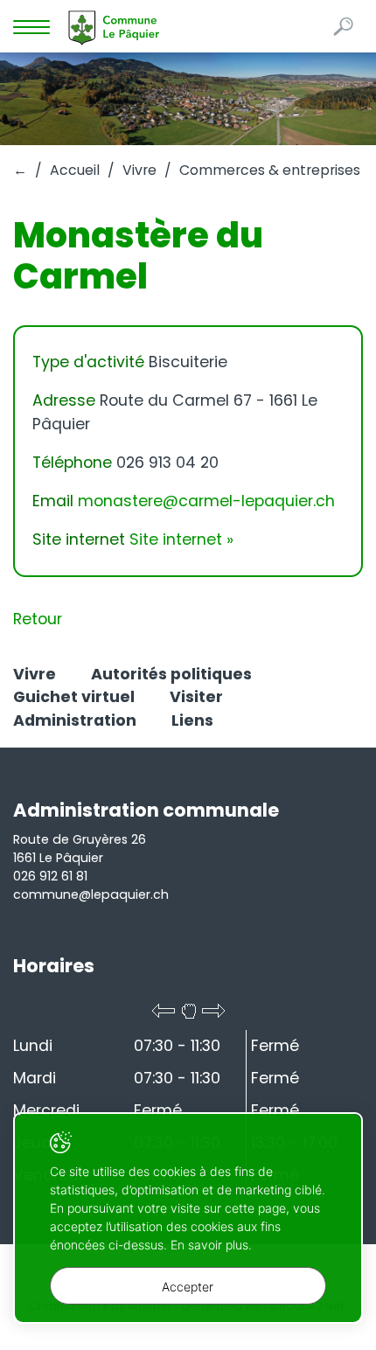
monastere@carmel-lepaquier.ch (206, 501)
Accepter (187, 1286)
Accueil (75, 170)
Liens (192, 720)
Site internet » (181, 539)
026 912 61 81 (50, 876)
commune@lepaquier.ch (91, 894)
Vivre (139, 170)
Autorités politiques (171, 674)
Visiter (196, 696)
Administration (74, 720)
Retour (37, 619)
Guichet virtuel (74, 696)
